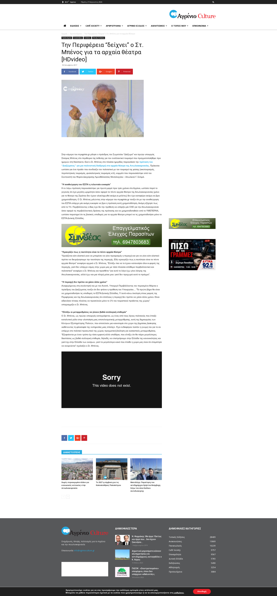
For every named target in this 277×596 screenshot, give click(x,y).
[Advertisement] (111, 145)
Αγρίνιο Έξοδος (135, 25)
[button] (213, 2)
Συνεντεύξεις (78, 38)
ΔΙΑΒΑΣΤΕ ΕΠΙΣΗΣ (71, 452)
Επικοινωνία (199, 25)
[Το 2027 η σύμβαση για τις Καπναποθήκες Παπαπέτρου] (111, 469)
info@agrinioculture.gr (84, 550)
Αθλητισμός (158, 25)
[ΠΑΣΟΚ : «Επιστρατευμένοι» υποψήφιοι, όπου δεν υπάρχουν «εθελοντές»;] (122, 572)
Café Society (92, 25)
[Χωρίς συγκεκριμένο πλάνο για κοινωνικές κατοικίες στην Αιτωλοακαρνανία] (77, 469)
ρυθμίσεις (179, 593)
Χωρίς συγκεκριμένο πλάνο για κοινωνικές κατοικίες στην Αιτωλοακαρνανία (75, 485)
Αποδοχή (201, 591)
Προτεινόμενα (76, 33)
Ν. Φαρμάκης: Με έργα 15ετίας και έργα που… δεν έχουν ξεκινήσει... (146, 539)
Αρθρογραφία (113, 25)
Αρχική (64, 33)
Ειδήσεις (74, 25)
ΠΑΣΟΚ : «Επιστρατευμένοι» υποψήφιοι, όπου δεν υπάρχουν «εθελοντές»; (145, 571)
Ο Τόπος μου (178, 25)
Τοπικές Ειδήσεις (98, 38)
